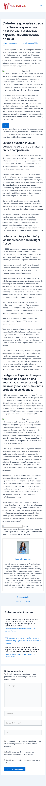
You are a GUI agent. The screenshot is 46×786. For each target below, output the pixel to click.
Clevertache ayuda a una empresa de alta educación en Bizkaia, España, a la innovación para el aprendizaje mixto (21, 622)
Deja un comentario (9, 43)
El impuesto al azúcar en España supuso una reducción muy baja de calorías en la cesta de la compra (22, 649)
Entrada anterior (23, 597)
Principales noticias (25, 628)
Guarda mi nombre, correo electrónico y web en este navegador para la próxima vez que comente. (22, 743)
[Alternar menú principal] (41, 6)
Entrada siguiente (23, 601)
